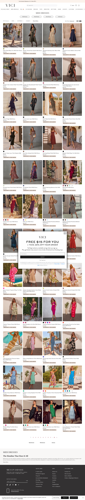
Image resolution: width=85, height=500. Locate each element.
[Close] (83, 497)
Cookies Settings (56, 497)
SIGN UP (42, 257)
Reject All (65, 497)
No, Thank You (42, 260)
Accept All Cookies (73, 497)
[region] (42, 498)
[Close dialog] (65, 233)
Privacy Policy (20, 498)
